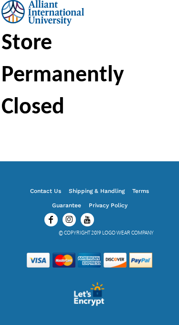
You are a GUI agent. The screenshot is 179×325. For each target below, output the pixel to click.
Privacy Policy (108, 205)
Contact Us (45, 191)
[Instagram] (69, 219)
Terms (140, 191)
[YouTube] (87, 219)
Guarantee (66, 205)
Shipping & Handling (97, 191)
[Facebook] (51, 219)
